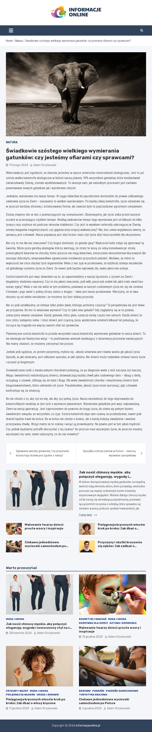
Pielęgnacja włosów (20, 694)
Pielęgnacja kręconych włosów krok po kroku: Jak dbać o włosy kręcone (121, 528)
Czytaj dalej (85, 515)
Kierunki (85, 690)
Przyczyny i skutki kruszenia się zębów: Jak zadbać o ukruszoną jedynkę (120, 546)
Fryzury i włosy (17, 690)
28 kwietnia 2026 (20, 633)
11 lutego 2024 (18, 165)
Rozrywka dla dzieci (93, 623)
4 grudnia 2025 (92, 708)
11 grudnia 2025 (19, 708)
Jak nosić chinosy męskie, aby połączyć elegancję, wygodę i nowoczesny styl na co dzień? (105, 476)
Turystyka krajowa (93, 694)
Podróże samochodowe (122, 690)
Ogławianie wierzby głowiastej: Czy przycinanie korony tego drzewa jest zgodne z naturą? (42, 453)
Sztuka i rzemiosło (123, 623)
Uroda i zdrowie (48, 694)
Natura (12, 142)
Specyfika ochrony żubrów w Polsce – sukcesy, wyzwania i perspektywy (109, 453)
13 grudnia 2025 (92, 636)
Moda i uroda (15, 619)
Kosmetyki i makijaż (92, 619)
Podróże (98, 690)
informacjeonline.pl (88, 725)
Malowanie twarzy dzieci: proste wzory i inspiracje (44, 526)
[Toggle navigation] (11, 30)
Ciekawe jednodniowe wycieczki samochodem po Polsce (45, 546)
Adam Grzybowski (44, 165)
